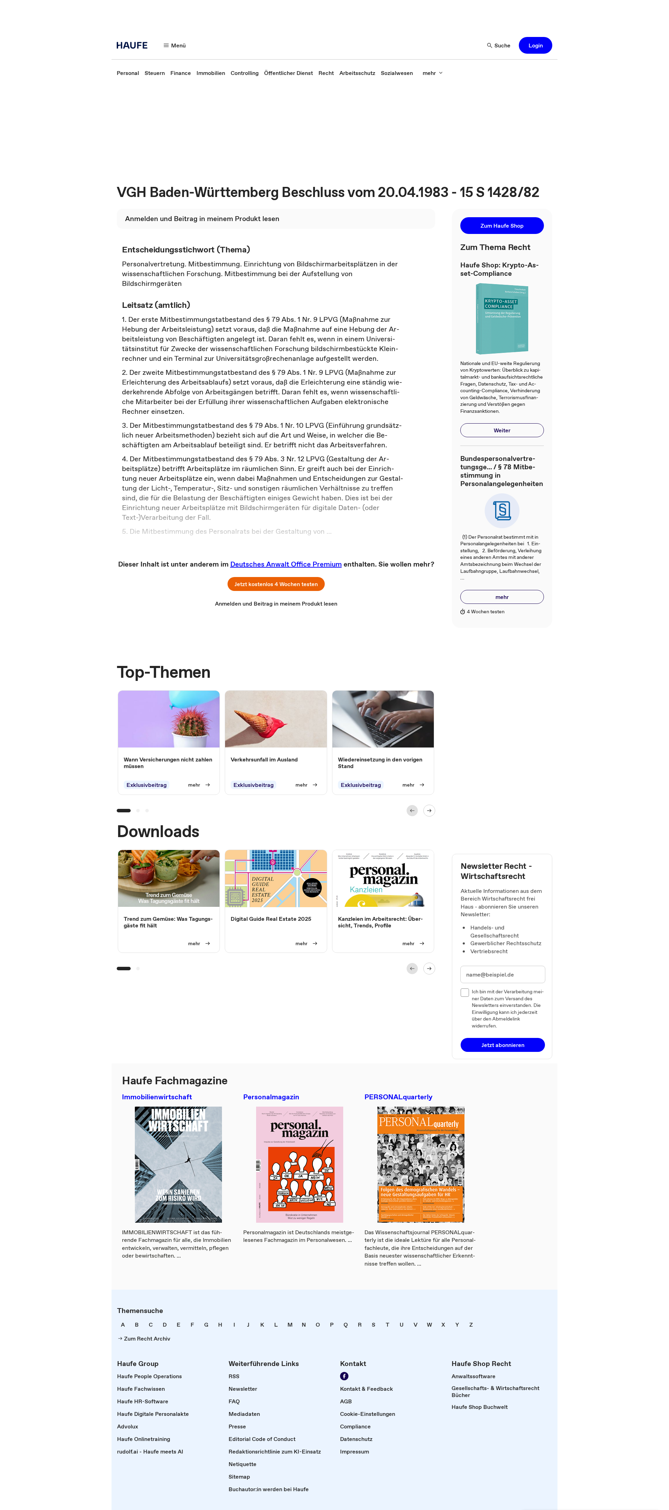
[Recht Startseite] (134, 45)
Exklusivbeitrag (146, 785)
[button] (535, 45)
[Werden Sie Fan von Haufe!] (344, 1376)
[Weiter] (429, 811)
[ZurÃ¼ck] (412, 810)
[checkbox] (465, 992)
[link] (128, 73)
